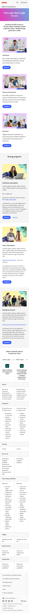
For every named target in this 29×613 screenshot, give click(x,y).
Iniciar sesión (24, 2)
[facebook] (3, 601)
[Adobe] (4, 2)
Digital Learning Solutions (9, 6)
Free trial (15, 217)
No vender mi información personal (9, 610)
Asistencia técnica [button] (7, 586)
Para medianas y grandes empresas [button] (11, 578)
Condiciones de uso (11, 606)
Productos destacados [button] (8, 593)
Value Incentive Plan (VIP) (9, 260)
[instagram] (6, 601)
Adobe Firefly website (10, 199)
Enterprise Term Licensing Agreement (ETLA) (14, 324)
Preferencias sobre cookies (8, 608)
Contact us (7, 106)
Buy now (6, 67)
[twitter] (9, 601)
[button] (17, 2)
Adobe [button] (4, 589)
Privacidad (5, 606)
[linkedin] (12, 601)
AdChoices (21, 610)
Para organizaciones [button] (7, 582)
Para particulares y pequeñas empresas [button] (12, 575)
